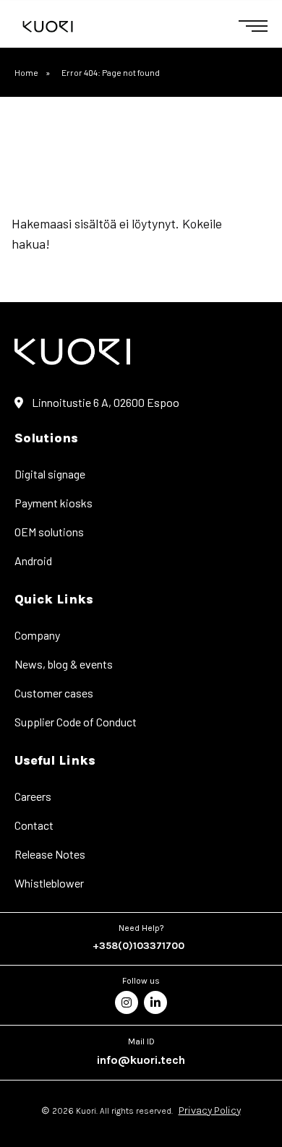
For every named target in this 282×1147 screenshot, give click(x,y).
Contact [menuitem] (34, 825)
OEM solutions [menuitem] (49, 531)
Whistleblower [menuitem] (49, 883)
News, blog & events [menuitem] (63, 664)
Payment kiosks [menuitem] (53, 503)
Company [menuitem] (37, 635)
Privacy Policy (210, 1110)
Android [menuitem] (33, 560)
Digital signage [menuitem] (49, 474)
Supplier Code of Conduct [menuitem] (75, 722)
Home (26, 72)
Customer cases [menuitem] (53, 693)
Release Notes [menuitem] (49, 854)
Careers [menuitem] (32, 796)
